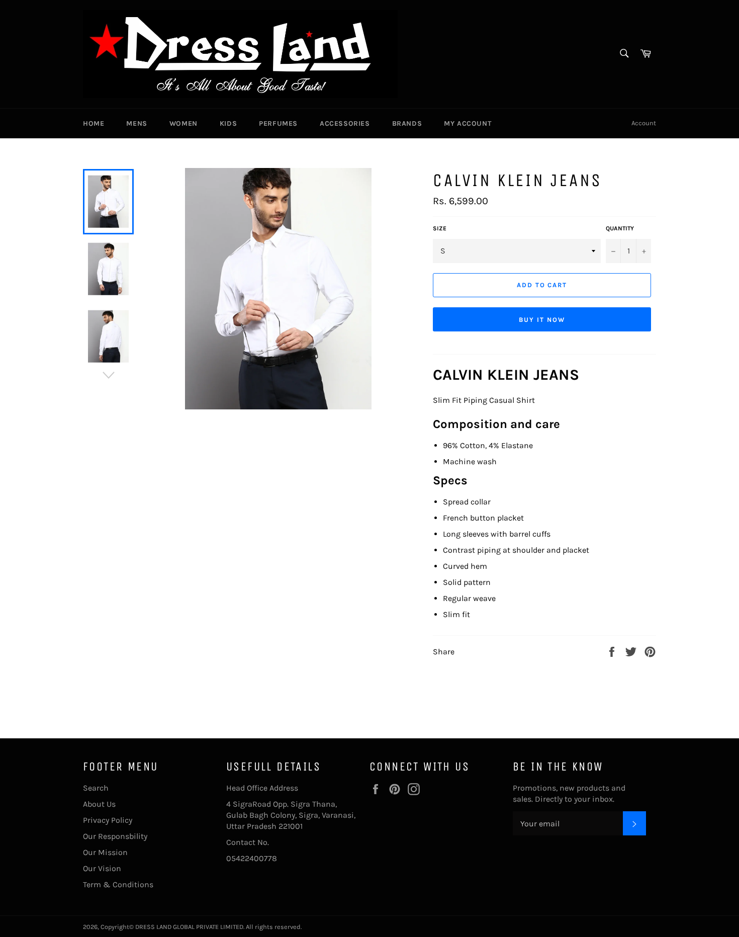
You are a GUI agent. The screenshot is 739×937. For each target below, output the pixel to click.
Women (183, 123)
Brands (407, 123)
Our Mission (105, 852)
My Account (467, 123)
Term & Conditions (118, 884)
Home (93, 123)
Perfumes (278, 123)
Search (96, 788)
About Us (99, 804)
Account (643, 123)
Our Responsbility (115, 836)
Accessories (345, 123)
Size (439, 228)
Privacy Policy (107, 820)
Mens (136, 123)
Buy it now (542, 319)
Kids (228, 123)
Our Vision (102, 868)
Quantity (620, 228)
